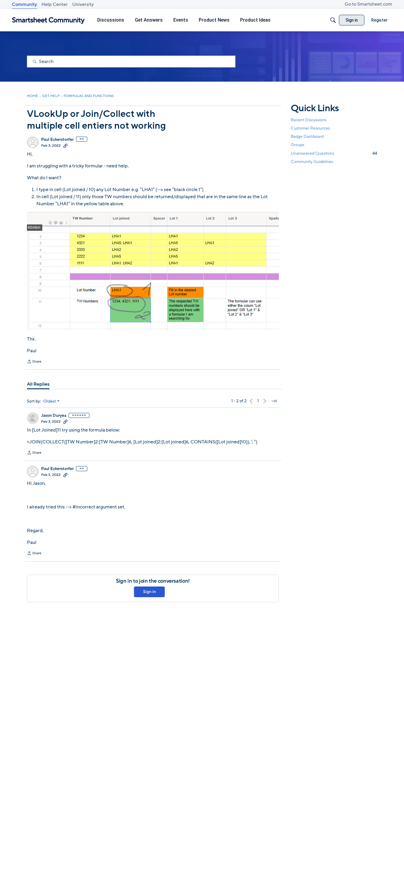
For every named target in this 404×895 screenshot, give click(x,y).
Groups (297, 145)
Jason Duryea (53, 415)
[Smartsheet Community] (48, 20)
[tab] (38, 384)
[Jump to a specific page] (274, 401)
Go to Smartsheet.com (368, 4)
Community (24, 4)
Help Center (54, 4)
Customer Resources (310, 128)
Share (34, 362)
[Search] (333, 20)
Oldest (49, 401)
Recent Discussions (309, 120)
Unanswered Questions (334, 153)
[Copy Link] (65, 145)
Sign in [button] (149, 591)
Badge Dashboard (307, 136)
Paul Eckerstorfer (57, 139)
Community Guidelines (312, 161)
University (83, 4)
